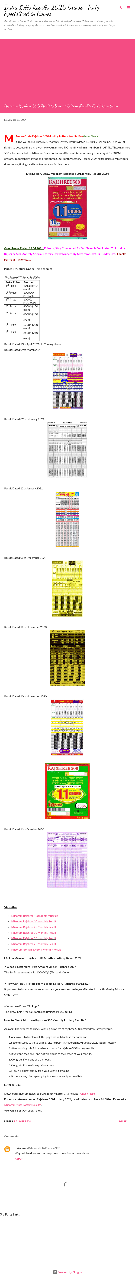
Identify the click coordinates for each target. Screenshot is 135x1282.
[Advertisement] (67, 76)
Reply (19, 1158)
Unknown (20, 1148)
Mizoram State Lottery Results (22, 1104)
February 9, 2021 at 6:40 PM (44, 1148)
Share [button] (122, 1121)
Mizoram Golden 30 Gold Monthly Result (36, 949)
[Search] (120, 6)
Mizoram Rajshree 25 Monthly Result (34, 927)
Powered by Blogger (69, 1272)
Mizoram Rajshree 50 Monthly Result (33, 938)
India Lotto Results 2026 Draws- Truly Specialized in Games (51, 10)
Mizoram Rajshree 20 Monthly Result (33, 943)
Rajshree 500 (22, 1121)
